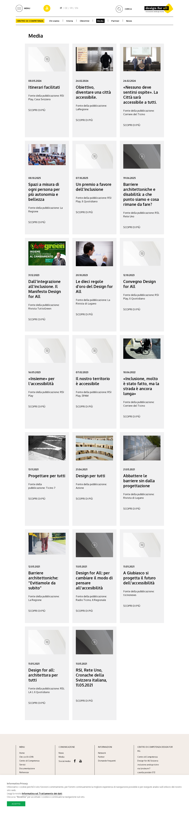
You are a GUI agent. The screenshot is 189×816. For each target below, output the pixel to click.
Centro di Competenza (30, 20)
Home (22, 753)
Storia (69, 20)
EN (76, 8)
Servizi (22, 764)
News (129, 20)
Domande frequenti (107, 761)
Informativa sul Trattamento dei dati (42, 793)
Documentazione (27, 768)
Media (100, 20)
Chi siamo (54, 20)
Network (102, 753)
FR (71, 8)
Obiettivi (84, 20)
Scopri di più (36, 110)
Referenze (24, 772)
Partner (115, 20)
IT (61, 8)
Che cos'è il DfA (26, 757)
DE (66, 8)
